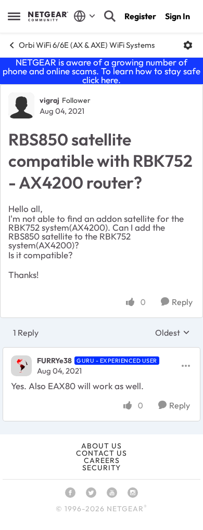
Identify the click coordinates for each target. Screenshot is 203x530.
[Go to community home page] (48, 16)
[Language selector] (84, 16)
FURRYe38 (54, 360)
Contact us (101, 453)
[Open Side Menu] (14, 16)
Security (101, 467)
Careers (102, 460)
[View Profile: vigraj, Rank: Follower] (21, 105)
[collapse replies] (101, 352)
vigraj (49, 100)
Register (140, 16)
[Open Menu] (188, 45)
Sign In (177, 16)
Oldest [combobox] (172, 332)
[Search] (110, 16)
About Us (101, 446)
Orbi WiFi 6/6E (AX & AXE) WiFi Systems (87, 45)
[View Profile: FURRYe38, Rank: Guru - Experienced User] (21, 365)
